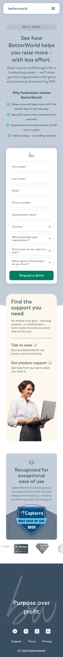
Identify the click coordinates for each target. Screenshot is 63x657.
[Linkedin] (48, 631)
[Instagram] (26, 631)
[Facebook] (15, 631)
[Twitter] (37, 631)
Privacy (47, 641)
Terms (32, 641)
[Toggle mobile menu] (53, 8)
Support (16, 641)
